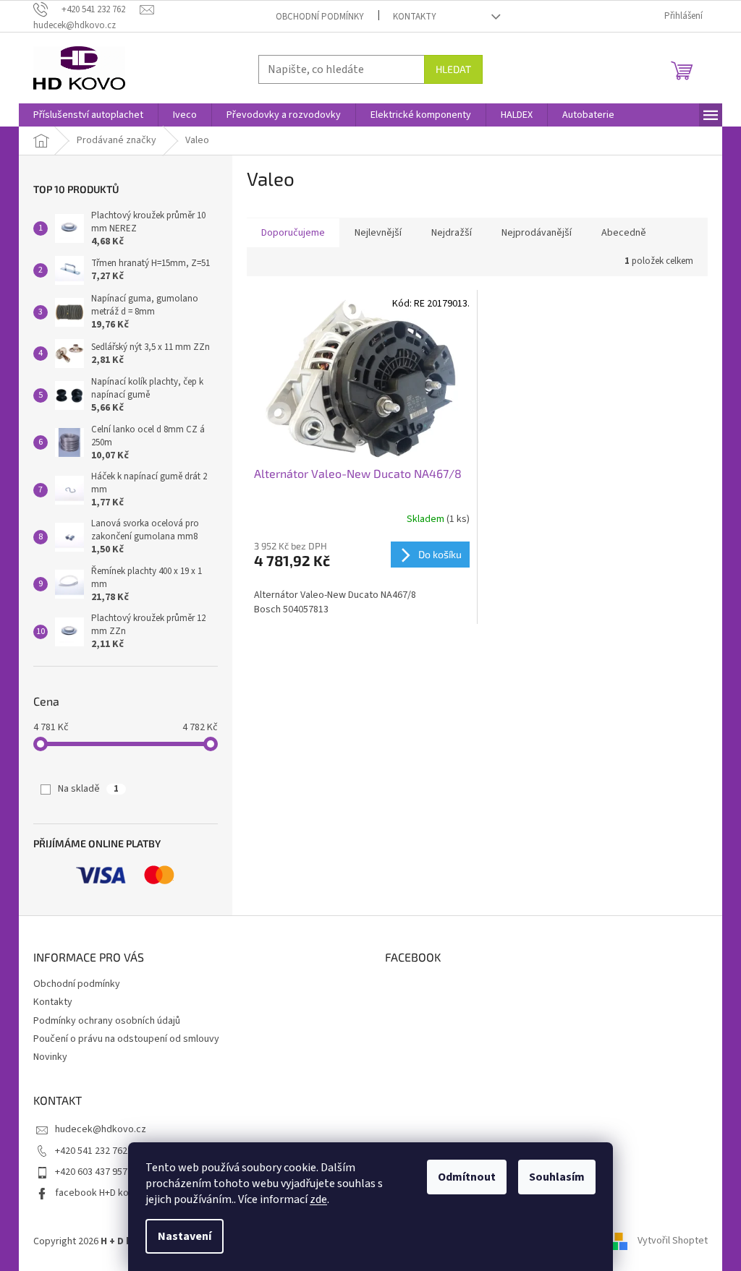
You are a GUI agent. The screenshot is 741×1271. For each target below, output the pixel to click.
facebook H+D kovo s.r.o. (108, 1193)
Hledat (453, 69)
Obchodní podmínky (320, 16)
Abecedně (623, 233)
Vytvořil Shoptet (673, 1241)
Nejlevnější (378, 233)
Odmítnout (467, 1177)
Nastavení (184, 1236)
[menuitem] (88, 115)
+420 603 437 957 (91, 1172)
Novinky (50, 1057)
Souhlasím (557, 1177)
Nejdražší (451, 233)
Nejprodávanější (536, 233)
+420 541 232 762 (91, 1151)
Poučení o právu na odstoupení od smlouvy (126, 1039)
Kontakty (414, 16)
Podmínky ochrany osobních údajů (106, 1021)
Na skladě (88, 789)
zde (318, 1199)
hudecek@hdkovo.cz (100, 1129)
